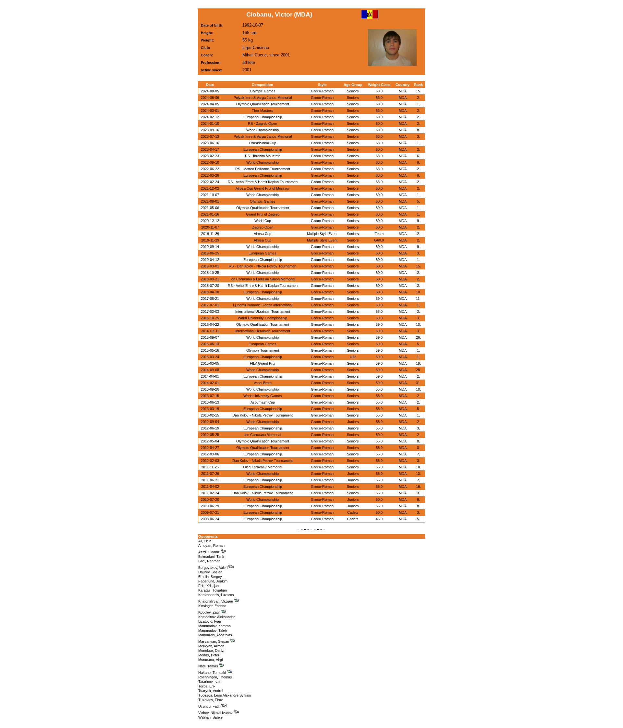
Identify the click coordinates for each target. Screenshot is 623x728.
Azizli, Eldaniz (209, 552)
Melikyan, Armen (211, 646)
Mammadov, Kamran (214, 626)
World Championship (262, 130)
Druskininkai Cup (262, 143)
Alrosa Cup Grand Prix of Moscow (262, 188)
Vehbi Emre (263, 383)
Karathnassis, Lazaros (216, 595)
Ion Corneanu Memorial (262, 435)
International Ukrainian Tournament (262, 311)
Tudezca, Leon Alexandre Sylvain (224, 695)
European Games (262, 253)
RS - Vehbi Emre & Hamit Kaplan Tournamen (263, 182)
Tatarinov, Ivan (209, 682)
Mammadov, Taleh (212, 630)
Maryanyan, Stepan (214, 641)
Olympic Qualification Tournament (262, 104)
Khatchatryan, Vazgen (216, 601)
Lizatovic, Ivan (209, 621)
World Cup (262, 221)
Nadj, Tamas (208, 666)
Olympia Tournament (262, 350)
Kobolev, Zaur (209, 612)
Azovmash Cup (262, 402)
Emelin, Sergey (210, 577)
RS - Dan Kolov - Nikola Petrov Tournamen (262, 266)
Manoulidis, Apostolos (215, 635)
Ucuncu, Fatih (209, 706)
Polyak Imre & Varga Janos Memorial (263, 98)
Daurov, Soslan (210, 572)
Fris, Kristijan (208, 586)
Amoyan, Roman (211, 545)
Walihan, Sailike (210, 717)
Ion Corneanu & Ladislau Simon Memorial (262, 279)
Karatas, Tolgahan (212, 590)
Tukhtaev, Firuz (210, 700)
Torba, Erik (206, 686)
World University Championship (262, 318)
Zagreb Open (262, 227)
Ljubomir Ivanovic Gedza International (262, 305)
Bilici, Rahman (209, 561)
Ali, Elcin (204, 541)
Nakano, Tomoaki (212, 673)
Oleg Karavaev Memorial (262, 467)
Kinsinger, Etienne (212, 606)
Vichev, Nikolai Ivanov (216, 713)
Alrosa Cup (262, 234)
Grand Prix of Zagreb (262, 214)
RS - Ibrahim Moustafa (262, 156)
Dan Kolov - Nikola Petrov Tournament (262, 415)
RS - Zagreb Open (262, 123)
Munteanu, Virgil (210, 660)
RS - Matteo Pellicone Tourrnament (262, 169)
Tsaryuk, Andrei (210, 691)
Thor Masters (262, 110)
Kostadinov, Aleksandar (216, 617)
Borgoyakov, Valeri (213, 567)
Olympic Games (262, 91)
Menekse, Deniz (211, 650)
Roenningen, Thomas (215, 677)
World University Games (262, 396)
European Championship (262, 117)
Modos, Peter (208, 655)
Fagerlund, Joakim (212, 581)
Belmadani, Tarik (211, 556)
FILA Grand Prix (262, 363)
